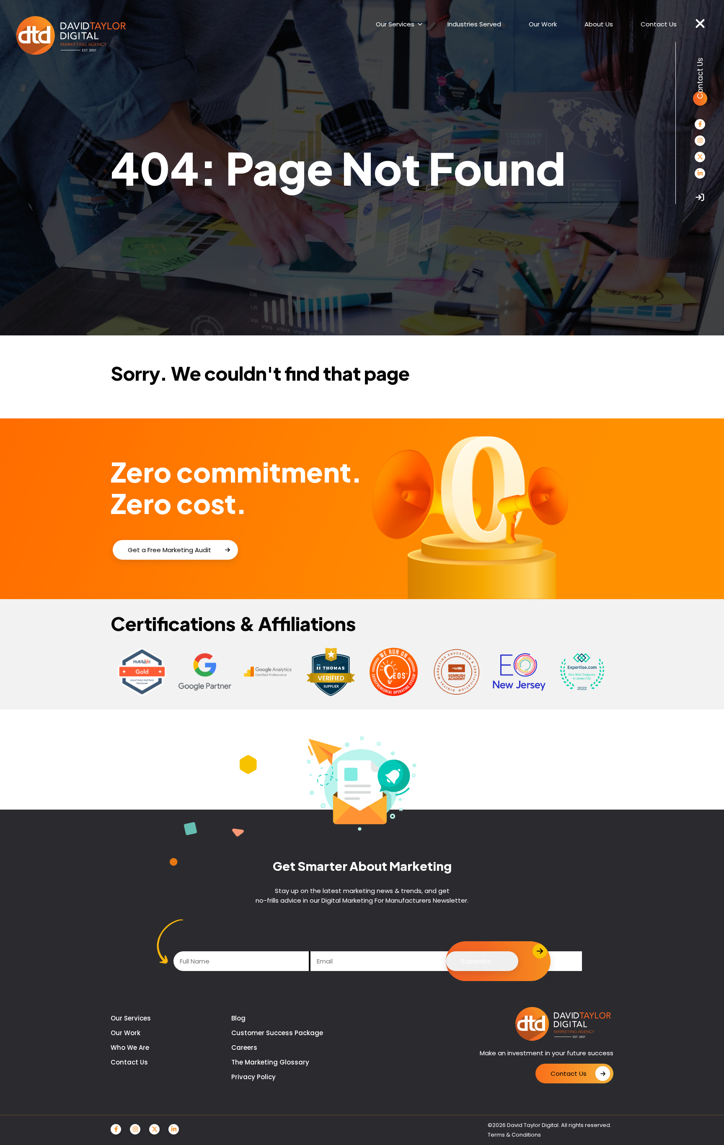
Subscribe (476, 961)
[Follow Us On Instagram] (700, 140)
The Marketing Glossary (270, 1062)
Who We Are (130, 1047)
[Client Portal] (700, 197)
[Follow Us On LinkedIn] (700, 173)
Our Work (125, 1032)
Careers (244, 1047)
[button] (700, 23)
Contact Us (129, 1062)
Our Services (131, 1018)
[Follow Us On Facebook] (700, 124)
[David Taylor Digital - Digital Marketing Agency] (71, 36)
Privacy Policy (253, 1076)
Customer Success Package (277, 1032)
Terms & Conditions (514, 1135)
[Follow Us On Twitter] (700, 157)
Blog (238, 1018)
